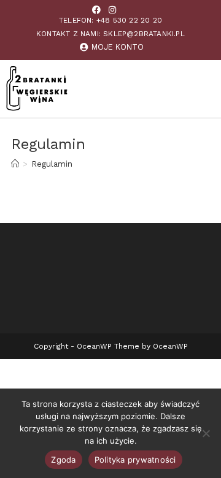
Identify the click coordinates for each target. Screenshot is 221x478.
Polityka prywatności (135, 460)
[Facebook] (96, 10)
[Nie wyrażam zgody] (206, 433)
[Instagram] (112, 10)
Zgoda (63, 460)
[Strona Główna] (15, 164)
